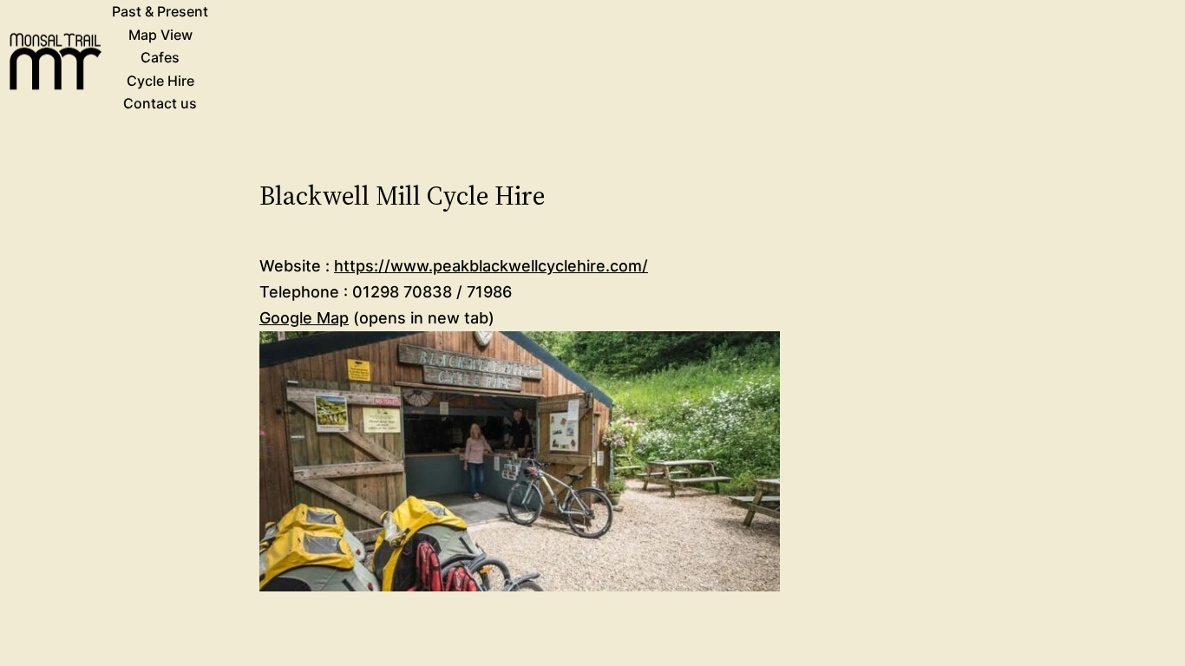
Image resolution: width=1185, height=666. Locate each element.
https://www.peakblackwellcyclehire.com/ (491, 266)
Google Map (304, 318)
